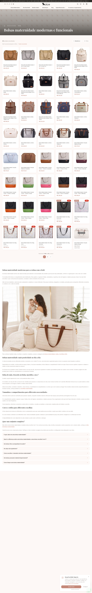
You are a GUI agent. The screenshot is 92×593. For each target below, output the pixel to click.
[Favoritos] (80, 4)
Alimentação (45, 7)
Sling (52, 7)
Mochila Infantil (26, 7)
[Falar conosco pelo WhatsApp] (88, 589)
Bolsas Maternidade (15, 7)
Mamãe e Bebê (35, 7)
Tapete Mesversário (60, 7)
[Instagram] (5, 4)
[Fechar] (89, 583)
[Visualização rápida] (14, 62)
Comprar (8, 61)
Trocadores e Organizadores (74, 7)
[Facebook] (7, 4)
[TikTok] (9, 4)
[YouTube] (11, 4)
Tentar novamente (22, 44)
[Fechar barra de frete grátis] (91, 1)
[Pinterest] (13, 4)
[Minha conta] (83, 4)
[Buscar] (77, 4)
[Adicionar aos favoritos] (17, 62)
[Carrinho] (86, 4)
